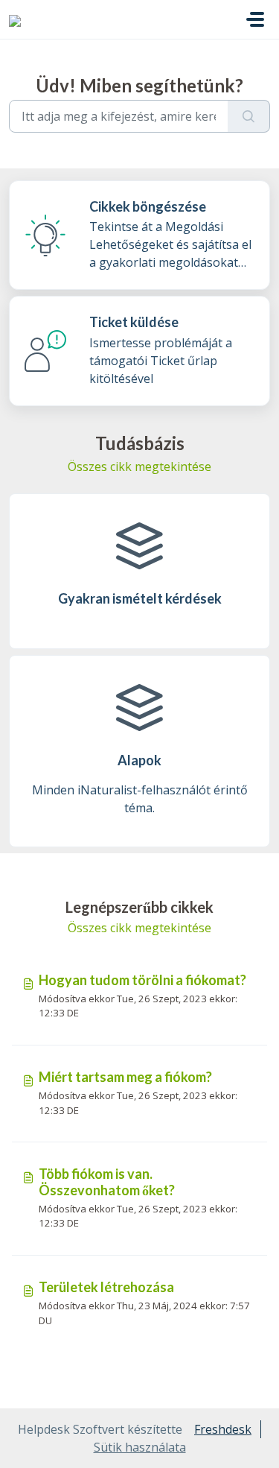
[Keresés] (249, 116)
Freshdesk (222, 1429)
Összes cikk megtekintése (139, 466)
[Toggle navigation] (255, 19)
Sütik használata (140, 1447)
